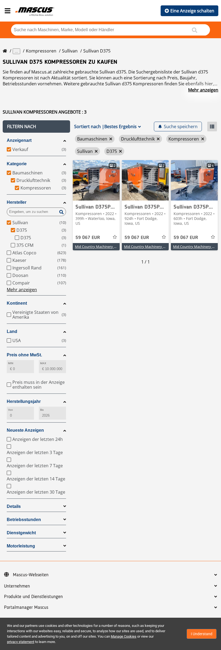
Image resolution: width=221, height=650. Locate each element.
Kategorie (17, 163)
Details (14, 506)
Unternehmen (17, 586)
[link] (96, 180)
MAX (43, 363)
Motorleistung (21, 546)
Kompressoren (41, 51)
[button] (36, 126)
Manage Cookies (123, 636)
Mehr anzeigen (203, 90)
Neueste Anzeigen (25, 430)
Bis (42, 409)
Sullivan (70, 51)
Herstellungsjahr (24, 401)
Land (12, 331)
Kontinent (17, 303)
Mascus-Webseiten (31, 574)
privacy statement (20, 642)
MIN (10, 363)
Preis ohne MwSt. (24, 355)
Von (10, 409)
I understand (201, 634)
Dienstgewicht (21, 532)
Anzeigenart (19, 140)
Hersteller (16, 202)
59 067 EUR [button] (87, 237)
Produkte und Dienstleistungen (33, 596)
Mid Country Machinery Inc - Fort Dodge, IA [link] (158, 246)
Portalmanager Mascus (26, 607)
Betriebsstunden (24, 519)
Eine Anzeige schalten (192, 11)
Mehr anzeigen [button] (22, 290)
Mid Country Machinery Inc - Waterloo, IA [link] (108, 246)
